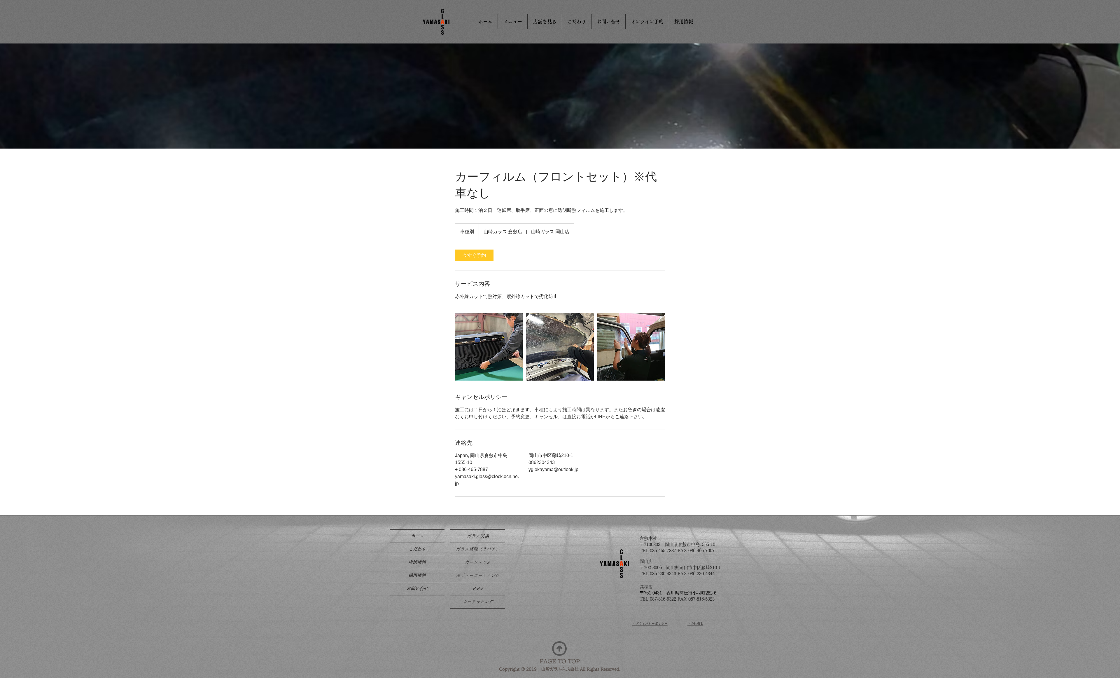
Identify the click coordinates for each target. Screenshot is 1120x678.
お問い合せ (417, 588)
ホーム (417, 536)
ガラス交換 (478, 536)
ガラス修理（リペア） (478, 549)
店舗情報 (417, 562)
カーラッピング (478, 601)
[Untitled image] (489, 347)
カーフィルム (478, 562)
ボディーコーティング (478, 575)
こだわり (417, 549)
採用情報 (417, 575)
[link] (474, 255)
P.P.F (478, 588)
